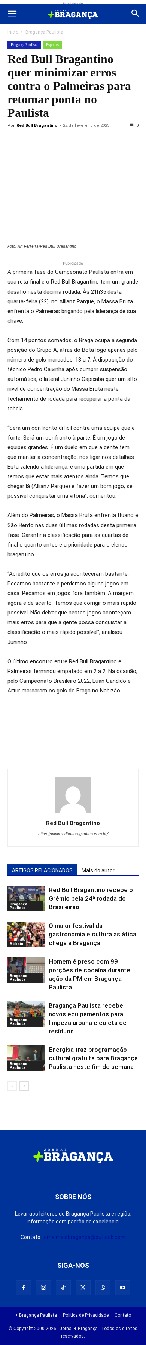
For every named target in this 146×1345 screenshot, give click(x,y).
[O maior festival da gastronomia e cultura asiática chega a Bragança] (26, 934)
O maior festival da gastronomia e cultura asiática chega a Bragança (92, 934)
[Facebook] (32, 142)
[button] (12, 14)
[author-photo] (73, 813)
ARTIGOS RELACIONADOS (42, 870)
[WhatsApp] (83, 142)
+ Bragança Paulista (36, 1315)
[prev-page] (12, 1086)
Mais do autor (98, 870)
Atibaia (16, 944)
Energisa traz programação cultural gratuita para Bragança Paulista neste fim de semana (93, 1058)
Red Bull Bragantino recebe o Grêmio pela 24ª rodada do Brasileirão (91, 898)
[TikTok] (63, 1287)
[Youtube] (122, 1287)
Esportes (52, 45)
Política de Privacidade (86, 1315)
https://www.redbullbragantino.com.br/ (73, 834)
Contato (123, 1315)
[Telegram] (118, 142)
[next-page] (24, 1086)
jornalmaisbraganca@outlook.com (84, 1237)
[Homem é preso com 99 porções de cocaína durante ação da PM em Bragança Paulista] (26, 970)
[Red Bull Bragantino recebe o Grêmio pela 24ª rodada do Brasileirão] (26, 898)
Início (12, 32)
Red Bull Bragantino (36, 125)
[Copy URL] (14, 142)
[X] (49, 142)
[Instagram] (43, 1287)
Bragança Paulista (44, 32)
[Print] (101, 142)
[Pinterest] (66, 142)
